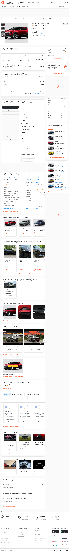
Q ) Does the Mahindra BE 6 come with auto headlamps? (15, 498)
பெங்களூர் (50, 100)
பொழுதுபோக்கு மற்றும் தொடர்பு (9, 133)
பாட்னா (49, 117)
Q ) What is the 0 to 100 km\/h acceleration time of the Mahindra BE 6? (18, 493)
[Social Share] (67, 24)
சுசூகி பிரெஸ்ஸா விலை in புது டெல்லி (60, 171)
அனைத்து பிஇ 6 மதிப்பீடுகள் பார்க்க (10, 426)
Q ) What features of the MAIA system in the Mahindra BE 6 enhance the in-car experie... (22, 489)
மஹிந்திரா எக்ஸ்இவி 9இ (9, 228)
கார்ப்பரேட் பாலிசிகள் (4, 538)
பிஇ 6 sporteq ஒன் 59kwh (10, 177)
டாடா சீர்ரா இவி (22, 228)
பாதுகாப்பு (5, 130)
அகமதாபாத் (50, 111)
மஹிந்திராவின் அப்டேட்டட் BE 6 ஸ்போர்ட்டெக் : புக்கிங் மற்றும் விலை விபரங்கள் (10, 446)
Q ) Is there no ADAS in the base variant (11, 502)
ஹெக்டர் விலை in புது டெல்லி (59, 166)
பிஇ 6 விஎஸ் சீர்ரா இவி (25, 233)
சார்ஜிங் (4, 112)
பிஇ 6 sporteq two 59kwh (29, 179)
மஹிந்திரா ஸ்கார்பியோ (59, 136)
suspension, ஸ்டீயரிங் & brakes (9, 115)
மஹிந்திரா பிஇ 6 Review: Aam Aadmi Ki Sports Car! (12, 347)
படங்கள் (22, 18)
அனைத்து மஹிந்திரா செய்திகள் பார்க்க (11, 453)
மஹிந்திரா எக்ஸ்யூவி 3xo (59, 151)
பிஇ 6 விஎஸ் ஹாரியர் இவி (39, 233)
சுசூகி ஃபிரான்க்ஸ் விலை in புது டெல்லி (60, 187)
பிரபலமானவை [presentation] (50, 128)
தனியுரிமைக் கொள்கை (5, 536)
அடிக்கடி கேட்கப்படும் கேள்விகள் (50, 18)
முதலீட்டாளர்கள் (4, 540)
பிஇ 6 (2, 18)
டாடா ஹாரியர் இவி (37, 228)
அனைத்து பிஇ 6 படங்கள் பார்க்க (9, 320)
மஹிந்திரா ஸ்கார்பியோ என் (60, 131)
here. (40, 37)
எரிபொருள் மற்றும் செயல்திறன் (8, 110)
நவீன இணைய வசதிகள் (7, 139)
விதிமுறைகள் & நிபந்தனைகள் (6, 534)
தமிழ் (52, 2)
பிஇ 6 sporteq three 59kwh (38, 180)
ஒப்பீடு (20, 208)
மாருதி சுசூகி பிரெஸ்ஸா (59, 168)
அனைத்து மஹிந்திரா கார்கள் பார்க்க (55, 157)
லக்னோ (49, 113)
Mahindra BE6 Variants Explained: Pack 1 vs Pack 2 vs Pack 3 (33, 347)
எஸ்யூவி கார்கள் (8, 469)
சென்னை (49, 109)
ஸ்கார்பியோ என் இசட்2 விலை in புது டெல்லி (60, 177)
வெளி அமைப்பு (6, 127)
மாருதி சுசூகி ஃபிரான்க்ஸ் (59, 184)
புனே (49, 104)
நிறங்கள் (32, 18)
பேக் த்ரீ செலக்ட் (7, 18)
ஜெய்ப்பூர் (49, 115)
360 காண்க (37, 18)
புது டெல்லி (41, 33)
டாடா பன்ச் (57, 179)
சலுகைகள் (27, 18)
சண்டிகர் (49, 119)
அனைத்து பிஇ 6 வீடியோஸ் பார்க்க (9, 354)
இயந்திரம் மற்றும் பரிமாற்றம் (8, 107)
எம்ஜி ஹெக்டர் (57, 163)
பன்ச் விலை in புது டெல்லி (58, 182)
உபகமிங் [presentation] (56, 128)
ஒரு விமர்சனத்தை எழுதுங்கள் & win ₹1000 (9, 388)
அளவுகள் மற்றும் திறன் (7, 118)
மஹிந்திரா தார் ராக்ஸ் (59, 146)
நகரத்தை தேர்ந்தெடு (62, 6)
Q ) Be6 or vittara (6, 484)
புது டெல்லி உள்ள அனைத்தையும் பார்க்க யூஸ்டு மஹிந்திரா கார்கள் (18, 273)
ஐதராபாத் (49, 106)
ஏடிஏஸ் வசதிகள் (6, 136)
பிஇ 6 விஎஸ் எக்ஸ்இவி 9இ (10, 233)
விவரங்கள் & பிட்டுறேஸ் (15, 18)
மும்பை (49, 102)
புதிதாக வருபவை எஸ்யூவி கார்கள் (38, 470)
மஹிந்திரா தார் (57, 141)
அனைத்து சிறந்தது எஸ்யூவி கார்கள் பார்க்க (56, 189)
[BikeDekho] (55, 538)
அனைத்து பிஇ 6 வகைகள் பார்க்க (9, 211)
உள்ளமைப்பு (5, 124)
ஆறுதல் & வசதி (6, 121)
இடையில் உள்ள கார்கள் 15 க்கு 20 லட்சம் (25, 470)
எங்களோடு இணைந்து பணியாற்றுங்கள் (7, 532)
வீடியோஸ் (42, 18)
